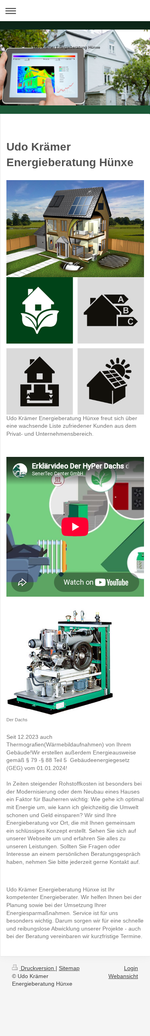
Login (131, 968)
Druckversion (37, 968)
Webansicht (123, 976)
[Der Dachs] (60, 662)
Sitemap (69, 968)
